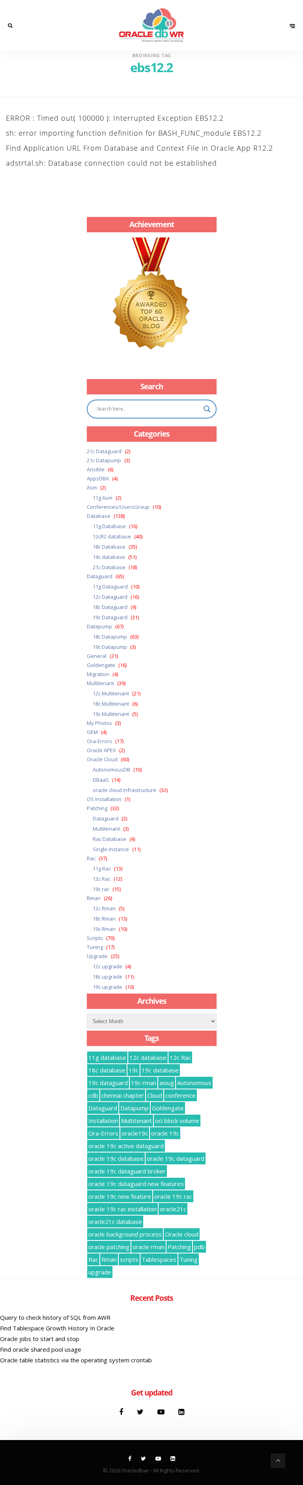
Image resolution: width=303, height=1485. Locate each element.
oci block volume (177, 1120)
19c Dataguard (110, 617)
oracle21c (173, 1209)
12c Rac (101, 878)
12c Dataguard (110, 596)
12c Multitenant (111, 693)
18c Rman (104, 918)
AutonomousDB (111, 769)
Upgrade (97, 956)
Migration (98, 674)
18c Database (109, 546)
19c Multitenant (111, 713)
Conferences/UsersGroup (118, 506)
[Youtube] (161, 1411)
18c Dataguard (110, 607)
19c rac (101, 889)
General (97, 655)
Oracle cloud (181, 1234)
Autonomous (194, 1083)
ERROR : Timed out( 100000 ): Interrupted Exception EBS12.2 (115, 118)
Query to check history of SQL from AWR (55, 1317)
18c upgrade (107, 976)
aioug (166, 1083)
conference (180, 1095)
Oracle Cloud (102, 759)
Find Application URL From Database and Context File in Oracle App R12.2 (139, 148)
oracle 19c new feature (119, 1196)
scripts (129, 1259)
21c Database (109, 567)
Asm (92, 487)
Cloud (154, 1095)
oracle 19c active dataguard (126, 1146)
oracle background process (125, 1234)
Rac (91, 858)
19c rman (143, 1083)
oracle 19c (165, 1133)
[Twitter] (141, 1411)
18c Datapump (110, 636)
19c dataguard (108, 1083)
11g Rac (102, 868)
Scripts (95, 937)
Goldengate (101, 665)
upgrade (99, 1272)
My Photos (99, 723)
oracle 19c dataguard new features (136, 1184)
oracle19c (135, 1133)
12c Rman (104, 908)
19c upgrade (107, 986)
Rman (94, 898)
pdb (199, 1247)
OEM (92, 732)
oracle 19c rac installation (122, 1209)
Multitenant (100, 683)
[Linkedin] (181, 1411)
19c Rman (104, 928)
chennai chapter (122, 1095)
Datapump (99, 626)
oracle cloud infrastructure (124, 790)
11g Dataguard (110, 586)
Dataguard (99, 576)
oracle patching (108, 1247)
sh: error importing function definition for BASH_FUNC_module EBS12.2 (134, 133)
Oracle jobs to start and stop (39, 1339)
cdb (93, 1095)
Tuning (95, 947)
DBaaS (101, 779)
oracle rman (149, 1247)
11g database (107, 1057)
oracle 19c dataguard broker (127, 1171)
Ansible (96, 469)
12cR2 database (112, 536)
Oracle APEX (101, 750)
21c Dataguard (104, 451)
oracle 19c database (116, 1158)
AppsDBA (98, 478)
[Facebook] (122, 1411)
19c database (109, 556)
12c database (147, 1057)
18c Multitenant (111, 703)
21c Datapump (104, 460)
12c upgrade (107, 966)
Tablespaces (159, 1259)
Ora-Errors (99, 741)
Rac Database (109, 838)
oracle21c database (115, 1221)
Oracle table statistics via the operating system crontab (76, 1360)
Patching (97, 808)
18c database (106, 1070)
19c (133, 1070)
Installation (103, 1120)
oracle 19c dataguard (175, 1158)
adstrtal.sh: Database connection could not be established (111, 163)
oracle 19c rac (173, 1196)
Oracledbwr (135, 1470)
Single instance (111, 849)
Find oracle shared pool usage (40, 1349)
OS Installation (104, 799)
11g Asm (102, 497)
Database (98, 515)
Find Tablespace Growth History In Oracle (57, 1328)
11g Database (109, 526)
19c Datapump (110, 646)
